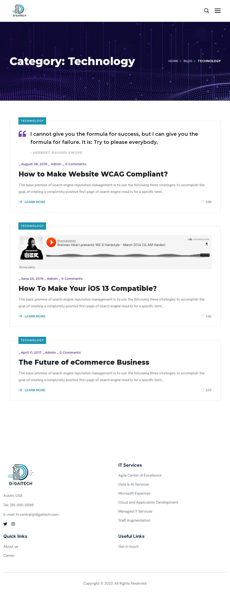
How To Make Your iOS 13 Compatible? (88, 289)
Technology (32, 120)
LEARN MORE (34, 202)
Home (173, 61)
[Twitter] (5, 524)
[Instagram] (13, 524)
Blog (188, 61)
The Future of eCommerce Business (84, 362)
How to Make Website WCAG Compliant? (93, 174)
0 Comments (75, 164)
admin (56, 164)
